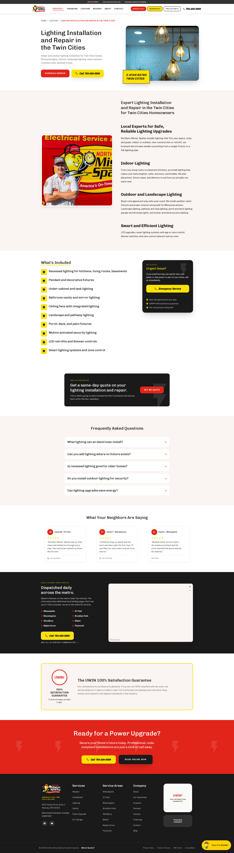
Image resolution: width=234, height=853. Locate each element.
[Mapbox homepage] (114, 639)
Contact (118, 9)
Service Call (138, 9)
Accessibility (190, 848)
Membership (154, 9)
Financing (72, 9)
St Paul (106, 797)
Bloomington (108, 803)
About (108, 9)
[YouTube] (52, 823)
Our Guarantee (140, 797)
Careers (137, 814)
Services (57, 9)
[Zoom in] (190, 586)
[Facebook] (44, 823)
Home (44, 21)
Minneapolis (108, 792)
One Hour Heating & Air (112, 2)
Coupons (85, 9)
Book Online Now (135, 759)
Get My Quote (152, 390)
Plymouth (107, 831)
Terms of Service (163, 848)
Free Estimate (172, 9)
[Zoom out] (190, 590)
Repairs (75, 792)
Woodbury (107, 814)
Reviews (97, 9)
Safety (75, 808)
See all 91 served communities (58, 642)
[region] (150, 613)
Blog (135, 831)
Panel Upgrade (79, 814)
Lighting (53, 21)
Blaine (105, 820)
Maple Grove (109, 825)
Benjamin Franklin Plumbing (135, 2)
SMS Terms (177, 848)
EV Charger (77, 820)
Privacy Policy (148, 848)
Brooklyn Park (109, 808)
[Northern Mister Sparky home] (38, 8)
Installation (77, 797)
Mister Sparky (93, 2)
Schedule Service (55, 73)
